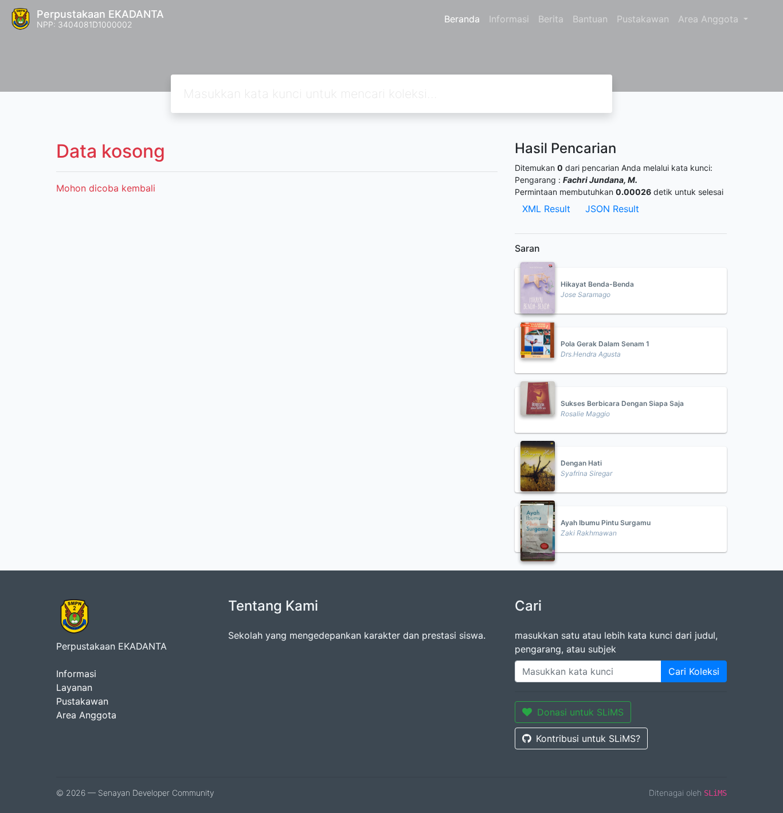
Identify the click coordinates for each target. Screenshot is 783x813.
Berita (550, 19)
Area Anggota (709, 19)
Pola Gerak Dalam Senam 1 (605, 343)
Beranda (462, 19)
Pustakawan (643, 19)
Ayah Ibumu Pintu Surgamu (606, 522)
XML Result (546, 208)
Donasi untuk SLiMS (580, 712)
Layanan (74, 687)
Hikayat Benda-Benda (597, 284)
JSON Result (612, 208)
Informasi (509, 19)
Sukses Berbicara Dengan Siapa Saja (622, 403)
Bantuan (590, 19)
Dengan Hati (581, 463)
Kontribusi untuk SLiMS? (588, 738)
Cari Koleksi (693, 671)
